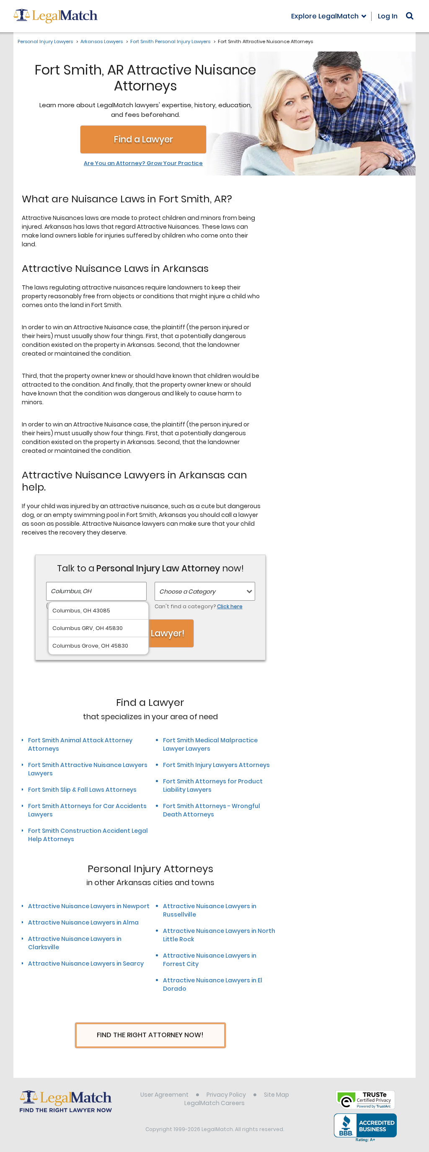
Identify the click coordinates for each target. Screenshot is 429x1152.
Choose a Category (187, 591)
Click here (230, 606)
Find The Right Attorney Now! (150, 1035)
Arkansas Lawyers (101, 41)
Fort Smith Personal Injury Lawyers (170, 41)
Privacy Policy (226, 1094)
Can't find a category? (199, 606)
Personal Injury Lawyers (45, 41)
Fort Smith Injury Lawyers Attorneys (216, 765)
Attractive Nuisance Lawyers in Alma (83, 922)
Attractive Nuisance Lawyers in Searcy (86, 963)
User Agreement (164, 1094)
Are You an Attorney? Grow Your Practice (143, 163)
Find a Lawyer (143, 139)
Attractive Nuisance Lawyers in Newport (89, 906)
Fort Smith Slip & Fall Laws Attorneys (82, 789)
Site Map (276, 1094)
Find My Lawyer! (150, 633)
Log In (388, 16)
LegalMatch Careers (214, 1103)
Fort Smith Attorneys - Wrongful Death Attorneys (211, 810)
